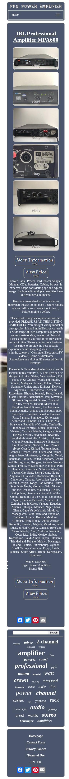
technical (31, 647)
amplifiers (44, 721)
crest (20, 715)
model (37, 674)
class (51, 655)
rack (54, 700)
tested (50, 681)
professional (31, 665)
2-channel (47, 642)
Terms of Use (35, 755)
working (16, 644)
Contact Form (36, 742)
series (18, 700)
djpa (53, 686)
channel (46, 693)
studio (42, 686)
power (24, 692)
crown (21, 680)
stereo (49, 715)
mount (23, 673)
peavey (52, 709)
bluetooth (19, 687)
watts (33, 715)
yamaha (40, 701)
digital (31, 686)
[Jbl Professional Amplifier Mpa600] (36, 59)
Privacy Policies (36, 749)
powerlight (20, 709)
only (29, 702)
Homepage (36, 736)
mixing (35, 681)
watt (49, 673)
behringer (27, 721)
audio (37, 707)
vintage (42, 647)
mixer (28, 643)
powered (29, 659)
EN (32, 762)
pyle (54, 667)
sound (43, 659)
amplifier (31, 653)
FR (39, 762)
